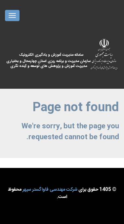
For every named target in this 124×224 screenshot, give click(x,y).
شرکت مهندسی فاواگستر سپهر (49, 190)
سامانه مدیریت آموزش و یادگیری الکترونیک (53, 60)
